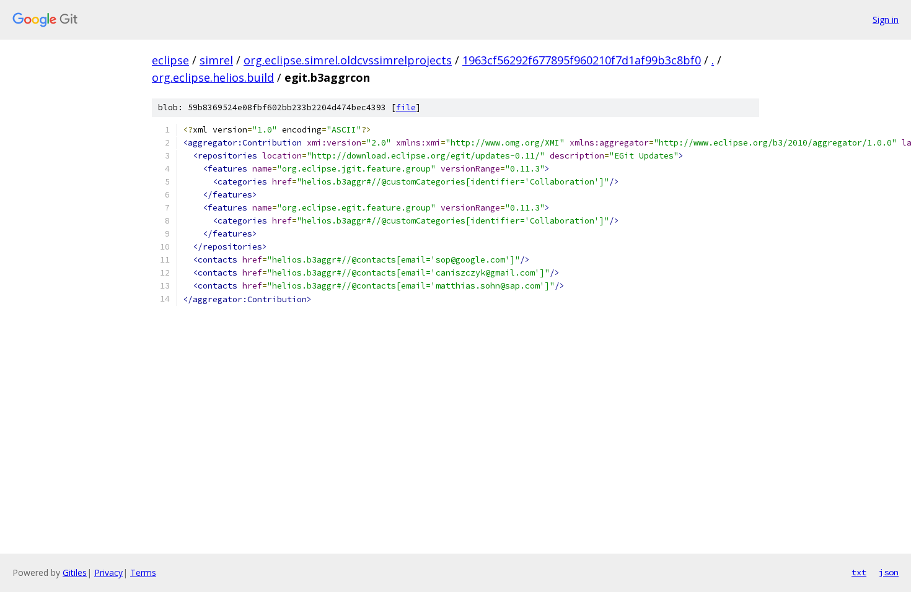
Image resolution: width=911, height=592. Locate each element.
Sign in (886, 19)
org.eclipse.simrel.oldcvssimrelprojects (348, 60)
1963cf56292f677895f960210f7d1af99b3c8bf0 (581, 60)
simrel (216, 60)
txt (859, 572)
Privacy (108, 572)
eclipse (170, 60)
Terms (143, 572)
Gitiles (75, 572)
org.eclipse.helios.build (213, 77)
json (889, 572)
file (406, 107)
